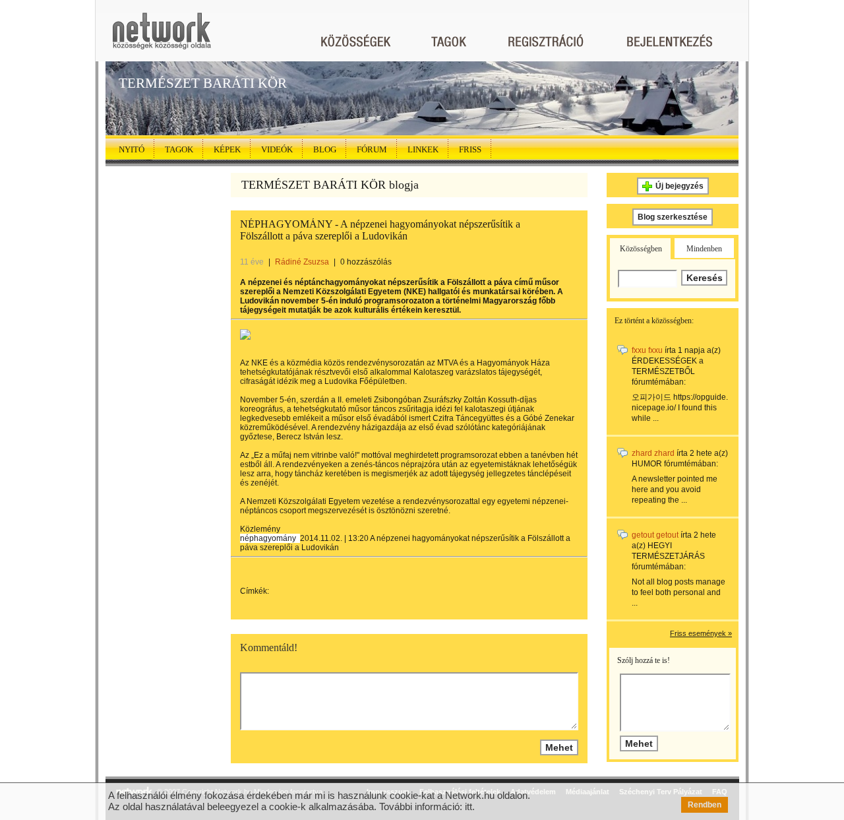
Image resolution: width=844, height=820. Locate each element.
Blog (324, 149)
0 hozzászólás (366, 262)
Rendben (704, 804)
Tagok (179, 149)
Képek (227, 149)
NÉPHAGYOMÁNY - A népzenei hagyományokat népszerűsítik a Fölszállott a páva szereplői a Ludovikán (380, 229)
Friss (470, 149)
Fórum (372, 149)
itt (468, 806)
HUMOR (647, 463)
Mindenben (704, 248)
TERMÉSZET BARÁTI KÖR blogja (330, 184)
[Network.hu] (161, 37)
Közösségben (641, 248)
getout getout (655, 535)
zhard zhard (653, 453)
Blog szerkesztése (673, 217)
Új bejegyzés (679, 186)
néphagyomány (268, 538)
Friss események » (701, 633)
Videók (277, 149)
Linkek (422, 149)
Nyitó (131, 149)
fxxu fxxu (647, 350)
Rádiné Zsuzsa (302, 262)
